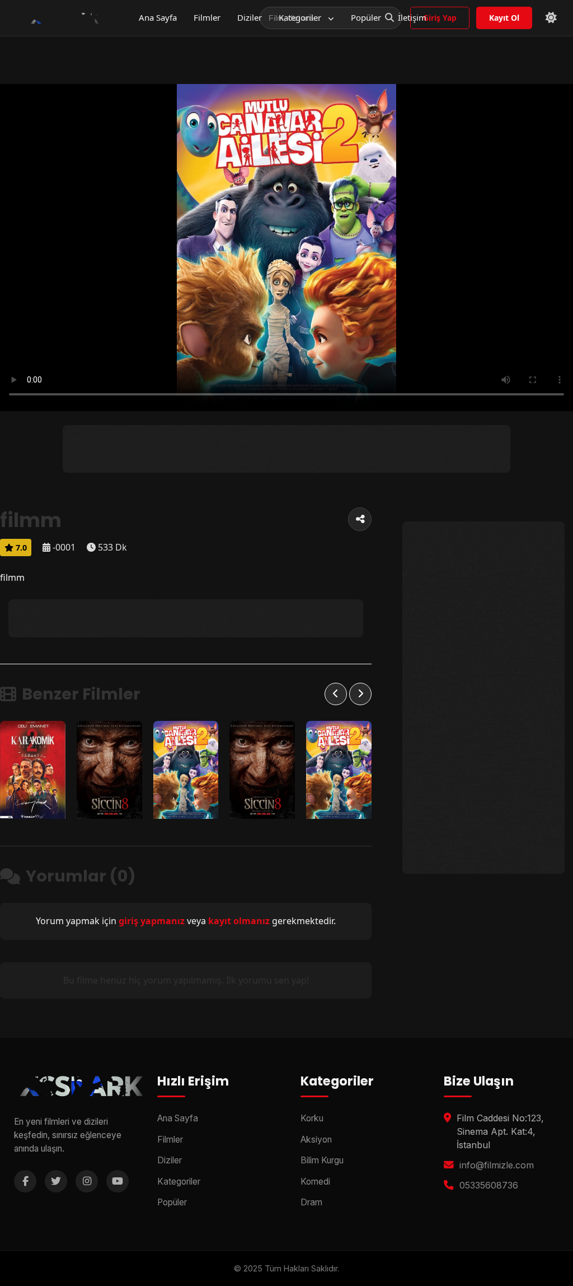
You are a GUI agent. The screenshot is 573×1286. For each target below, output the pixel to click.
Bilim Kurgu (322, 1160)
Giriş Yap (440, 17)
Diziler (249, 17)
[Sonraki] (360, 694)
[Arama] (389, 17)
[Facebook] (25, 1181)
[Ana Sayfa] (63, 18)
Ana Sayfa (158, 17)
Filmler (207, 17)
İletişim (412, 17)
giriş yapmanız (152, 921)
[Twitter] (56, 1181)
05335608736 (488, 1185)
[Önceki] (336, 694)
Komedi (315, 1181)
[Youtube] (117, 1181)
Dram (311, 1202)
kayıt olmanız (239, 921)
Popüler (366, 17)
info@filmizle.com (496, 1165)
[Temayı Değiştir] (551, 18)
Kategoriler (301, 17)
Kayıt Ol (504, 17)
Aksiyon (316, 1139)
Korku (311, 1118)
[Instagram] (87, 1181)
